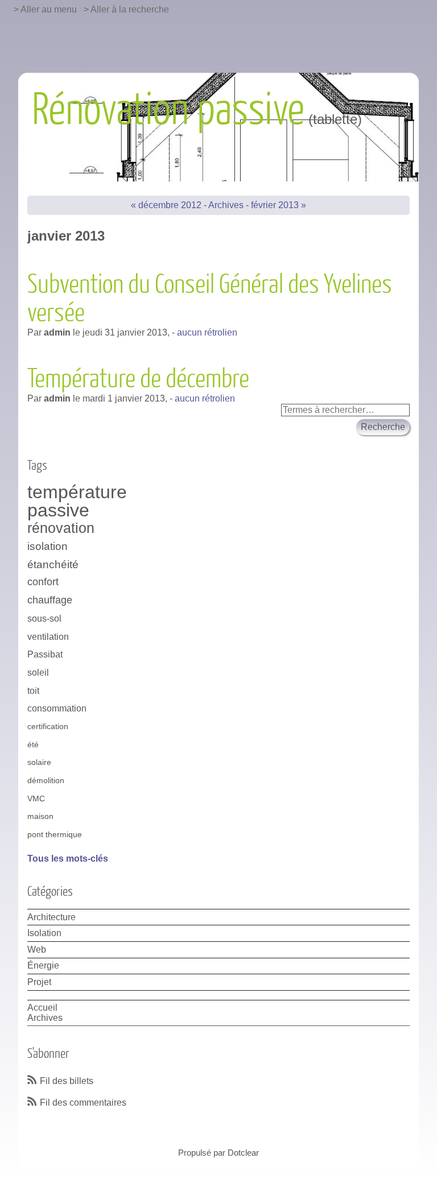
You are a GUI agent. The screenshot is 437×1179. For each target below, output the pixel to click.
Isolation (44, 933)
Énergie (43, 965)
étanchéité (53, 564)
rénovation (60, 528)
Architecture (51, 917)
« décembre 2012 (166, 205)
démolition (45, 780)
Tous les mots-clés (67, 858)
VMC (36, 798)
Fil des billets (66, 1081)
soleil (38, 672)
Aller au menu (48, 9)
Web (36, 949)
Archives (226, 205)
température (77, 492)
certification (47, 726)
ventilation (48, 637)
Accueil (42, 1007)
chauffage (49, 600)
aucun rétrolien (207, 332)
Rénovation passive (168, 110)
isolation (47, 546)
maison (40, 816)
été (33, 744)
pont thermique (54, 834)
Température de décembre (138, 379)
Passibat (45, 654)
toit (33, 691)
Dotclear (243, 1152)
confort (43, 582)
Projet (39, 982)
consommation (56, 708)
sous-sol (44, 618)
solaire (39, 762)
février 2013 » (278, 205)
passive (58, 511)
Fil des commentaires (83, 1102)
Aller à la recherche (129, 9)
